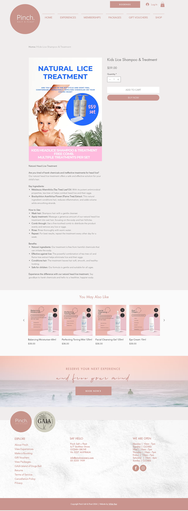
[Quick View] (43, 320)
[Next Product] (164, 320)
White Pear (113, 504)
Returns (19, 470)
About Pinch (21, 444)
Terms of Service (23, 474)
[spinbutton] (114, 79)
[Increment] (118, 79)
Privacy (18, 482)
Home (32, 46)
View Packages (23, 461)
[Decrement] (109, 79)
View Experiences (24, 449)
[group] (94, 327)
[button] (162, 4)
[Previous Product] (24, 320)
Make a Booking (23, 453)
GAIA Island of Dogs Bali (28, 466)
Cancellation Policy (25, 478)
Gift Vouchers (22, 457)
